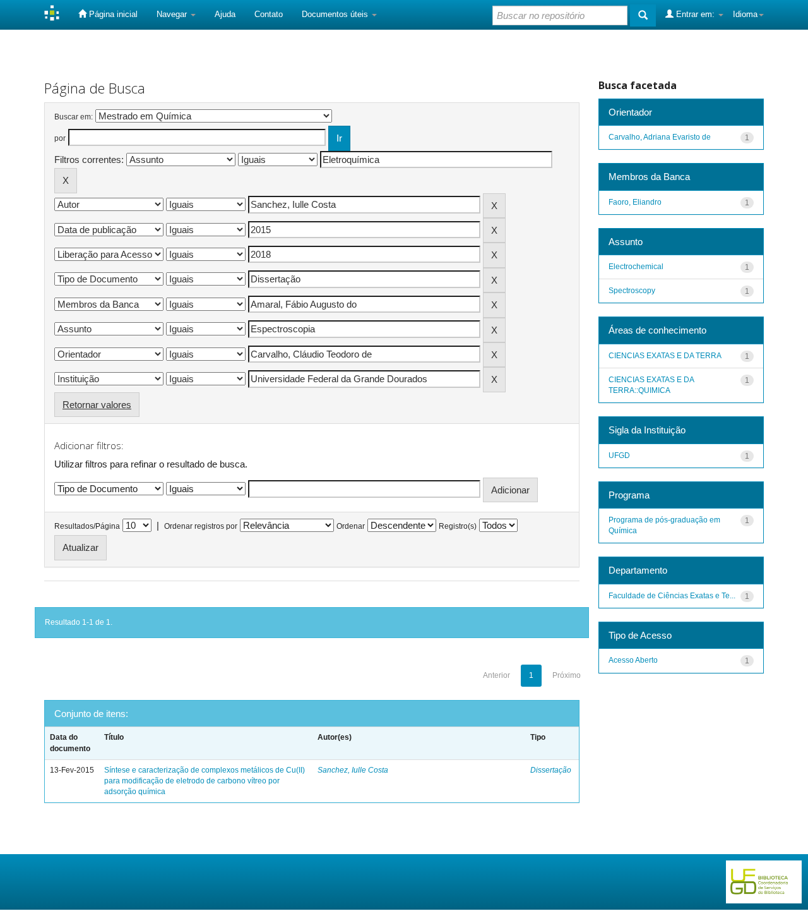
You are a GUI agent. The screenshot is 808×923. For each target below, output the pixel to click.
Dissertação (550, 770)
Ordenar (350, 526)
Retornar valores (96, 404)
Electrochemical (636, 266)
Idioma (745, 14)
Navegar (173, 14)
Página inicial (112, 14)
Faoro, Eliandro (635, 202)
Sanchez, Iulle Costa (353, 770)
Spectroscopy (632, 290)
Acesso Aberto (633, 660)
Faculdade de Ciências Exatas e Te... (672, 595)
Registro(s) (458, 526)
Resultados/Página (87, 526)
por (60, 138)
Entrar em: (695, 14)
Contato (268, 14)
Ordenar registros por (200, 526)
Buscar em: (73, 116)
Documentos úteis (336, 14)
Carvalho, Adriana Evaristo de (660, 137)
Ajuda (225, 14)
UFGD (619, 455)
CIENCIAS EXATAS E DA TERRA (665, 355)
